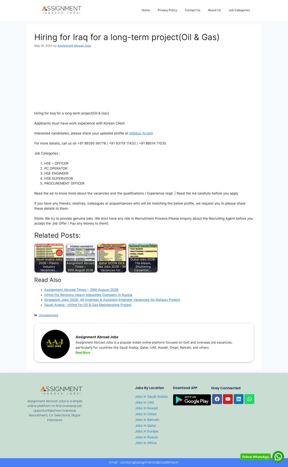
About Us (214, 10)
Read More (83, 352)
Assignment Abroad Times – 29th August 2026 (81, 290)
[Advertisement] (144, 81)
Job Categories (239, 10)
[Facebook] (217, 399)
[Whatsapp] (249, 399)
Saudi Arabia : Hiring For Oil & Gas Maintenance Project (87, 305)
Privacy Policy (167, 10)
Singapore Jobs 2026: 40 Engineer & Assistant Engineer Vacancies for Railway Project (112, 300)
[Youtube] (228, 399)
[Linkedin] (239, 399)
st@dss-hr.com (141, 133)
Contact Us (192, 10)
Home (146, 10)
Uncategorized (48, 315)
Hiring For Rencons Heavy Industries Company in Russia (88, 295)
